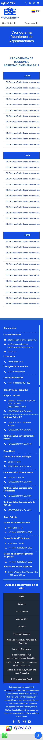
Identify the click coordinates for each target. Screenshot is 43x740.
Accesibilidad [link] (11, 690)
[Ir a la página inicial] (10, 8)
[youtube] (38, 3)
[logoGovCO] (8, 2)
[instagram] (34, 3)
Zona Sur (23, 390)
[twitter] (30, 3)
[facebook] (26, 3)
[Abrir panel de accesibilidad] (38, 735)
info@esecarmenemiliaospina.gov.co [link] (23, 340)
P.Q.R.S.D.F (12, 352)
